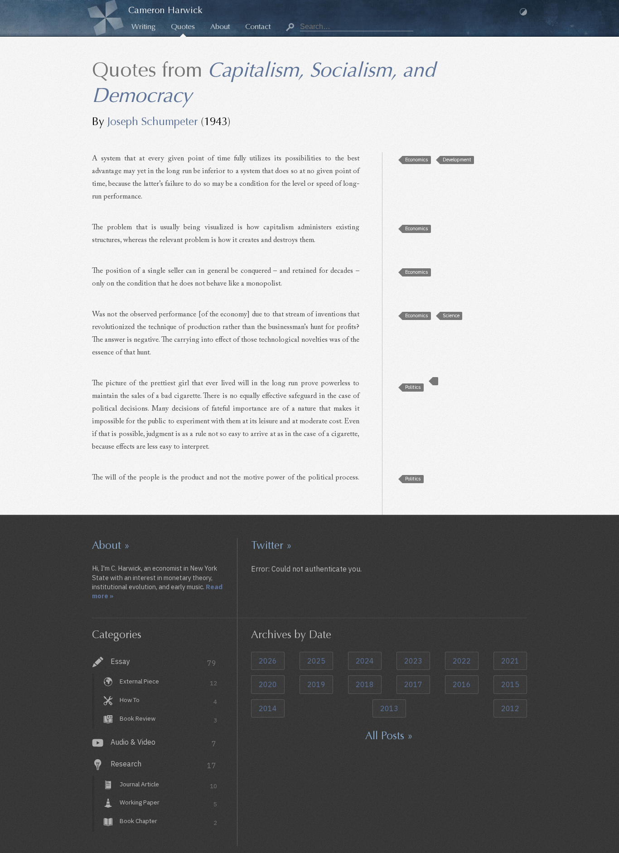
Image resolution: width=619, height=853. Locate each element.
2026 (268, 660)
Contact (258, 26)
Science (451, 315)
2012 (510, 708)
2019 (316, 684)
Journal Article (168, 785)
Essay (163, 662)
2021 (510, 660)
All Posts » (389, 735)
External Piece (168, 683)
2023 (413, 660)
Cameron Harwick (165, 10)
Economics (416, 159)
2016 (462, 684)
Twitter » (271, 545)
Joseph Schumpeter (152, 121)
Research (163, 764)
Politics (413, 387)
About (220, 26)
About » (111, 545)
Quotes (183, 26)
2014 (268, 708)
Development (457, 159)
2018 (365, 684)
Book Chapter (168, 822)
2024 (365, 660)
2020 (268, 684)
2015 (510, 684)
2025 (316, 660)
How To (168, 701)
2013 (389, 708)
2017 (413, 684)
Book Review (168, 719)
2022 (462, 660)
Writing (143, 26)
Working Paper (168, 804)
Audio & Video (163, 742)
